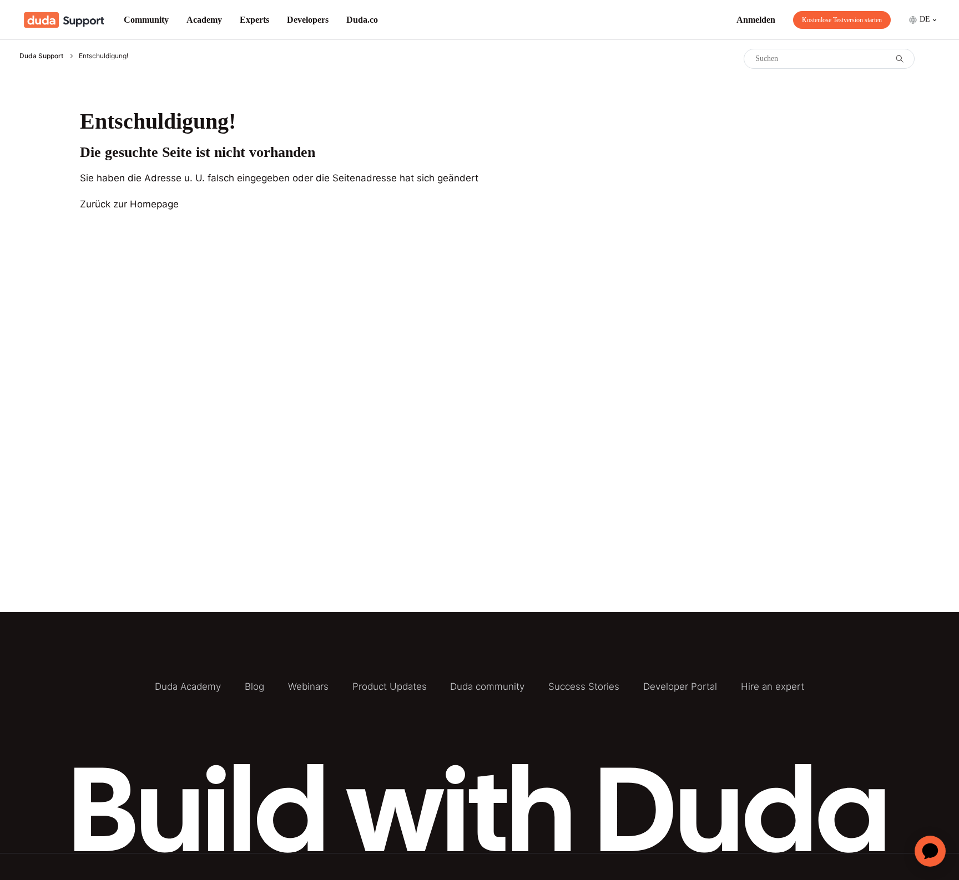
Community (146, 19)
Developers (308, 19)
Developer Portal (680, 686)
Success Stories (583, 686)
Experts (254, 19)
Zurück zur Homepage (129, 204)
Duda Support (41, 56)
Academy (204, 19)
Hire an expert (772, 686)
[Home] (64, 20)
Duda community (487, 686)
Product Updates (389, 686)
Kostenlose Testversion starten (842, 20)
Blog (254, 686)
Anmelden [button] (755, 19)
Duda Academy (188, 686)
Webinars (308, 686)
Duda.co (362, 19)
